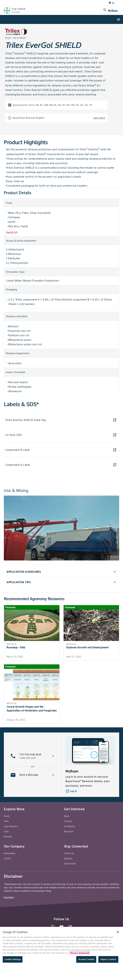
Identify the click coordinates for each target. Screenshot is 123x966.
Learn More (99, 117)
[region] (61, 946)
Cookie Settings (12, 959)
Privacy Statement (80, 953)
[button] (61, 572)
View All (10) (11, 232)
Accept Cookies (86, 959)
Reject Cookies (108, 959)
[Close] (117, 931)
